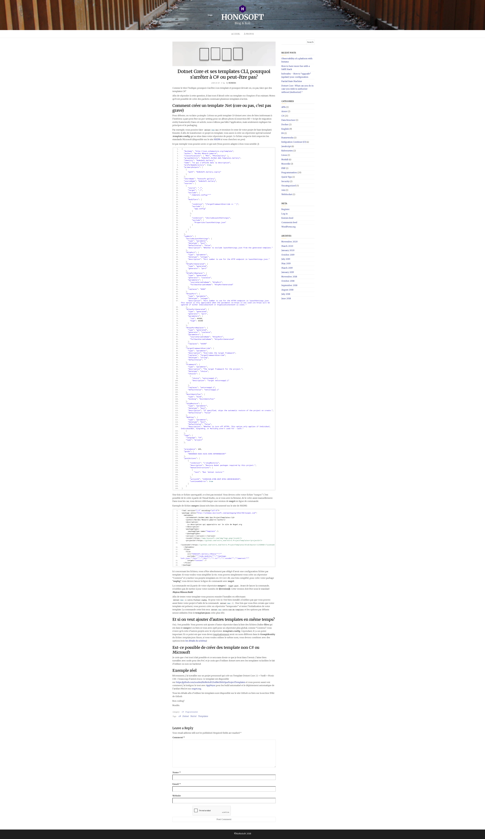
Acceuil (235, 34)
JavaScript (286, 146)
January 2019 (287, 272)
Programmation (191, 712)
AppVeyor (210, 685)
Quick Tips (286, 177)
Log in (284, 213)
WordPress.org (288, 226)
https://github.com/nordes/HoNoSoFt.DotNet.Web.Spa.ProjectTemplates (210, 682)
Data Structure (288, 120)
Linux (284, 155)
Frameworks (287, 137)
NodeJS (284, 159)
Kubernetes (287, 150)
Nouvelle (285, 163)
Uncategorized (288, 185)
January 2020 (287, 250)
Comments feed (289, 222)
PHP (283, 168)
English (285, 129)
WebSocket (286, 194)
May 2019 (286, 263)
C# (183, 712)
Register (285, 209)
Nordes (232, 83)
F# (282, 133)
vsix (283, 190)
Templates (203, 716)
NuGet (193, 716)
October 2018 (287, 281)
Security (285, 181)
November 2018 (289, 276)
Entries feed (287, 218)
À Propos (249, 34)
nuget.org (196, 688)
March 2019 (287, 268)
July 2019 (285, 259)
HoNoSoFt (242, 17)
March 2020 (287, 246)
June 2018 (286, 298)
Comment (178, 737)
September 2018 (289, 285)
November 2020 (289, 241)
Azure (284, 111)
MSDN (217, 139)
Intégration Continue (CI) (293, 142)
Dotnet (185, 716)
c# (179, 716)
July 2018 (285, 294)
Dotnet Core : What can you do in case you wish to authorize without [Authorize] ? (297, 88)
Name (176, 772)
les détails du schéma (195, 640)
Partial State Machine (291, 81)
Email (176, 784)
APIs (283, 107)
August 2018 (287, 289)
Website (176, 795)
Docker (284, 124)
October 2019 (287, 254)
